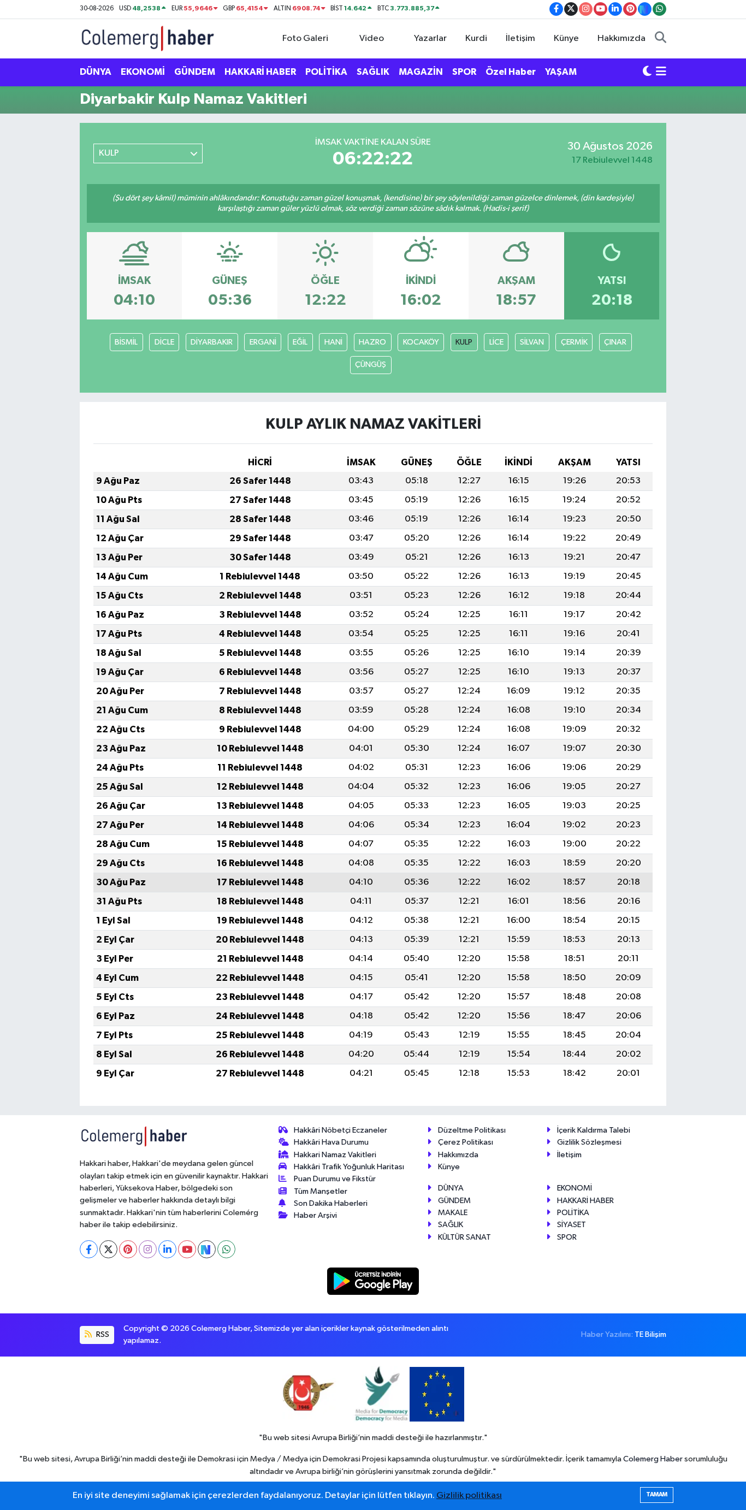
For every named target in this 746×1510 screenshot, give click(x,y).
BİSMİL (126, 342)
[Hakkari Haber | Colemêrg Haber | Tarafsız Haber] (148, 38)
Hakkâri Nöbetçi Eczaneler (340, 1130)
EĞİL (300, 342)
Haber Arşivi (315, 1215)
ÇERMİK (574, 342)
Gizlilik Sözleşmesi (589, 1142)
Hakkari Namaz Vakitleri (335, 1155)
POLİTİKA (326, 71)
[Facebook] (89, 1249)
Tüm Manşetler (320, 1191)
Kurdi (476, 38)
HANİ (333, 342)
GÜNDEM (194, 71)
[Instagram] (148, 1249)
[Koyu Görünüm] (647, 72)
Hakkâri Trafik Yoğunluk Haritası (349, 1167)
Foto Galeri (305, 38)
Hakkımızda (621, 38)
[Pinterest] (128, 1249)
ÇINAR (615, 342)
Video (371, 38)
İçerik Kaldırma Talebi (593, 1130)
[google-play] (373, 1281)
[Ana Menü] (661, 72)
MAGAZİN (421, 71)
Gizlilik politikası (469, 1495)
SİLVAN (532, 342)
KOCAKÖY (421, 342)
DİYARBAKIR (212, 342)
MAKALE (452, 1213)
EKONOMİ (143, 71)
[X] (108, 1249)
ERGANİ (263, 342)
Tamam (656, 1494)
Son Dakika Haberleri (331, 1203)
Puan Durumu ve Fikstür (335, 1179)
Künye (566, 38)
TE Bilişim (650, 1334)
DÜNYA (95, 71)
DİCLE (164, 342)
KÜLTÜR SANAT (464, 1237)
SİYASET (571, 1225)
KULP (463, 342)
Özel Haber (511, 71)
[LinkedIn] (167, 1249)
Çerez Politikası (465, 1142)
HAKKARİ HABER (260, 71)
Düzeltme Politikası (472, 1130)
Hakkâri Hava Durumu (331, 1142)
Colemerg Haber (653, 1459)
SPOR (464, 71)
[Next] (207, 1249)
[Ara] (660, 39)
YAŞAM (561, 71)
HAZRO (372, 342)
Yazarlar (430, 38)
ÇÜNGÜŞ (370, 364)
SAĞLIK (373, 71)
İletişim (520, 38)
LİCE (496, 342)
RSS (101, 1334)
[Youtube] (187, 1249)
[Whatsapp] (226, 1249)
